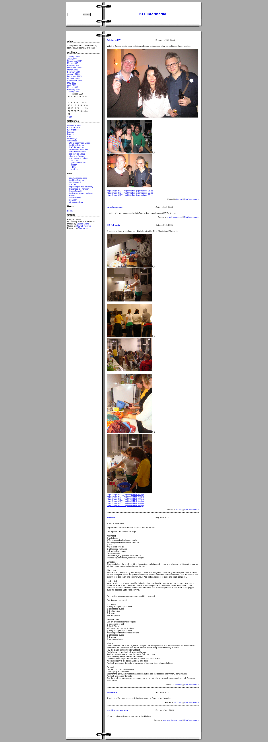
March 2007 (72, 63)
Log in (70, 211)
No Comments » (191, 199)
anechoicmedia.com (78, 178)
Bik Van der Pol (75, 182)
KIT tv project (73, 130)
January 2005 (73, 92)
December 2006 (74, 67)
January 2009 (73, 56)
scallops (74, 169)
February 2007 (73, 65)
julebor (74, 165)
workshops (72, 141)
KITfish (74, 167)
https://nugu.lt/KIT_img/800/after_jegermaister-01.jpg (130, 191)
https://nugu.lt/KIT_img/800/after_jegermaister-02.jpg (130, 193)
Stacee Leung (83, 224)
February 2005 (73, 89)
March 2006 (72, 70)
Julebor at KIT (114, 40)
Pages (72, 195)
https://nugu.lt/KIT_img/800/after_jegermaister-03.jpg (130, 195)
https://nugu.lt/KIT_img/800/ (125, 494)
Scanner (73, 200)
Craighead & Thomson (79, 189)
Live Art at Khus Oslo (78, 149)
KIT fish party (113, 225)
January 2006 (73, 74)
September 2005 (74, 81)
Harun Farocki (75, 191)
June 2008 (72, 59)
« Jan (69, 117)
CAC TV (72, 184)
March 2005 (72, 87)
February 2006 (73, 72)
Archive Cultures (76, 145)
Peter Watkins (75, 198)
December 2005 (74, 76)
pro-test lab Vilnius (77, 154)
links (69, 136)
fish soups (112, 692)
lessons (70, 134)
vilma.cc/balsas (76, 202)
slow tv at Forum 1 (77, 156)
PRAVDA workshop (77, 152)
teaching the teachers (78, 158)
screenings (72, 138)
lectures (70, 132)
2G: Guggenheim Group (79, 143)
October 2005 (73, 78)
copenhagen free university (81, 187)
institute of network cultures (81, 193)
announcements (74, 125)
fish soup (75, 160)
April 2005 (71, 85)
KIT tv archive (73, 127)
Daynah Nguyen (83, 226)
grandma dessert (78, 163)
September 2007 (74, 61)
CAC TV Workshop (77, 147)
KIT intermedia (152, 14)
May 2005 (71, 83)
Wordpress (83, 228)
